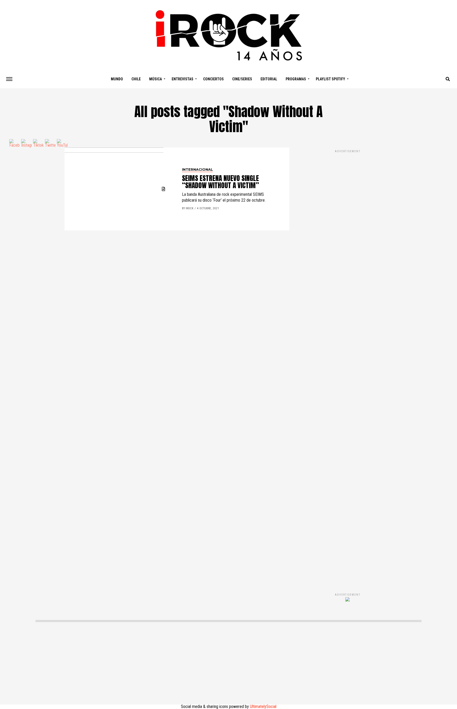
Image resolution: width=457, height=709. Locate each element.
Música (155, 79)
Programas (296, 79)
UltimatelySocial (263, 706)
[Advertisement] (347, 366)
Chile (136, 79)
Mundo (117, 79)
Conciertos (213, 79)
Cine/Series (242, 79)
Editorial (269, 79)
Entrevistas (182, 79)
